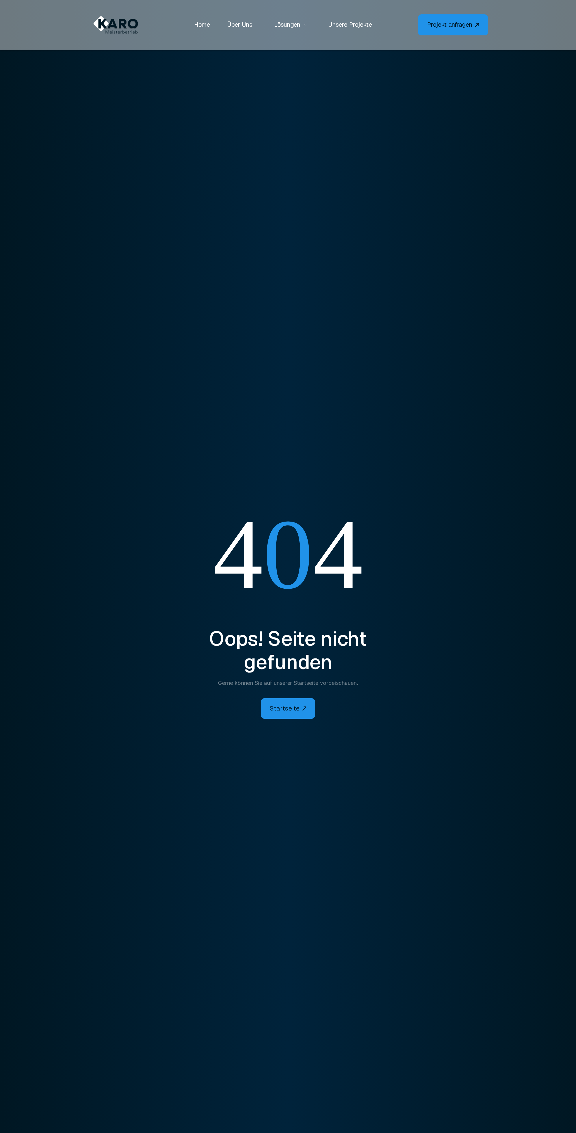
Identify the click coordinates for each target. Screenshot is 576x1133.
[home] (119, 25)
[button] (290, 24)
